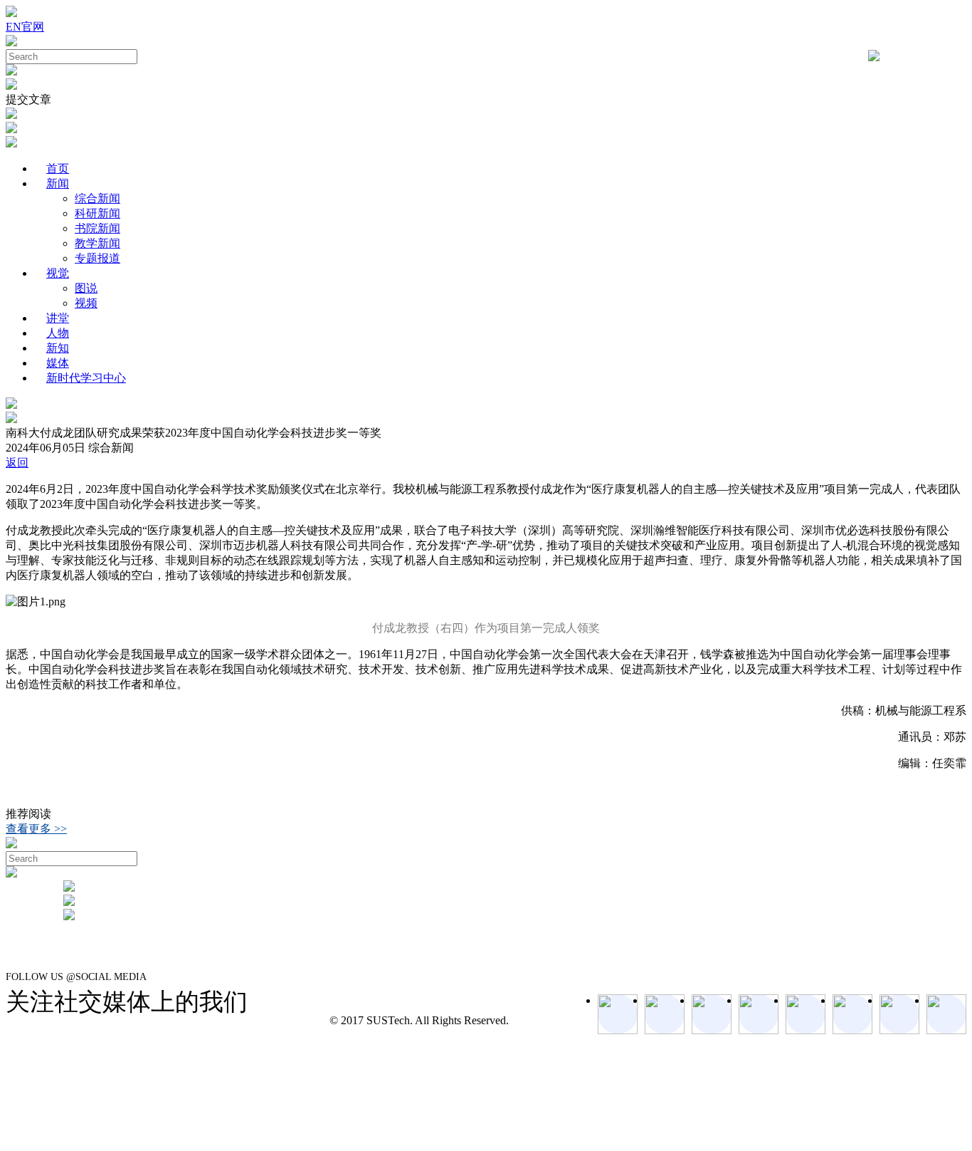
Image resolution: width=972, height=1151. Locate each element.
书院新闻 (97, 228)
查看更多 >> (36, 829)
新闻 (57, 183)
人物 (57, 333)
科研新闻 (97, 213)
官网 (32, 27)
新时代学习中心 (86, 378)
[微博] (899, 1014)
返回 (17, 463)
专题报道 (97, 258)
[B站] (852, 1014)
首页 (57, 168)
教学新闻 (97, 243)
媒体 (57, 363)
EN (13, 27)
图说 (86, 288)
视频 (86, 303)
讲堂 (57, 318)
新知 (57, 348)
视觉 (57, 273)
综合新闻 (97, 198)
